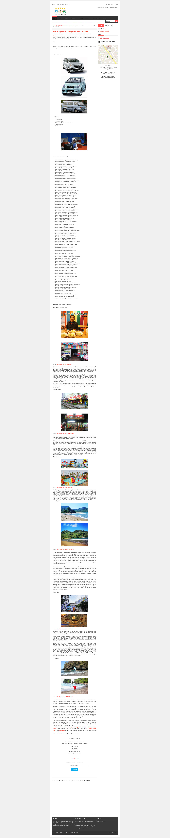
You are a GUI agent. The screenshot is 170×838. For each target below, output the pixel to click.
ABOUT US (98, 18)
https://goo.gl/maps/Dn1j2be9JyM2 (65, 487)
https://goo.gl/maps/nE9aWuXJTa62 (65, 433)
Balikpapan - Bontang (104, 29)
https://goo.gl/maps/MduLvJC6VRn (65, 629)
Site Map (57, 4)
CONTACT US (104, 18)
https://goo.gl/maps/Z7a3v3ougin (64, 364)
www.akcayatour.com (75, 758)
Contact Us (67, 4)
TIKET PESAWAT (80, 18)
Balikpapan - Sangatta (104, 31)
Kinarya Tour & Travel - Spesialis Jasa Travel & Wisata (70, 832)
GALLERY (93, 18)
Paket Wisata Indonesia (105, 38)
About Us (62, 4)
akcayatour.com (56, 35)
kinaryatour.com (114, 832)
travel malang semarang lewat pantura (84, 33)
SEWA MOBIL (72, 18)
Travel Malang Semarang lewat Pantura (75, 727)
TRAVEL (59, 18)
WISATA (65, 18)
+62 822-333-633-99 (73, 33)
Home (53, 4)
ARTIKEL (87, 18)
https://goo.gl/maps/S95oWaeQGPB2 (65, 549)
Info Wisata (102, 36)
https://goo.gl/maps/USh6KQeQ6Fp (65, 696)
